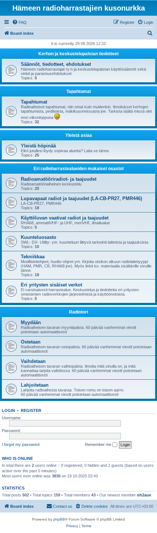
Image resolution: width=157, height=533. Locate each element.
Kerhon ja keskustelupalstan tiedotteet (78, 53)
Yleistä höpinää (38, 146)
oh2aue (144, 495)
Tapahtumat (78, 91)
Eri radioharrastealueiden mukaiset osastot (79, 168)
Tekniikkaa (33, 256)
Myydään (31, 322)
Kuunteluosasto (38, 237)
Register (31, 410)
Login (8, 410)
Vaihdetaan (33, 361)
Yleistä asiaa (78, 135)
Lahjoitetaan (35, 385)
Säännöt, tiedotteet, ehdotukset (56, 64)
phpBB (59, 519)
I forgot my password (20, 444)
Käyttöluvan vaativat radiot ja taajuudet (64, 218)
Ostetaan (31, 342)
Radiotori (78, 312)
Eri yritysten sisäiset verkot (51, 285)
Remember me (98, 444)
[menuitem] (19, 22)
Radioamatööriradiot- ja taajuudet (58, 179)
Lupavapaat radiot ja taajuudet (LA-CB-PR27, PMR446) (81, 198)
